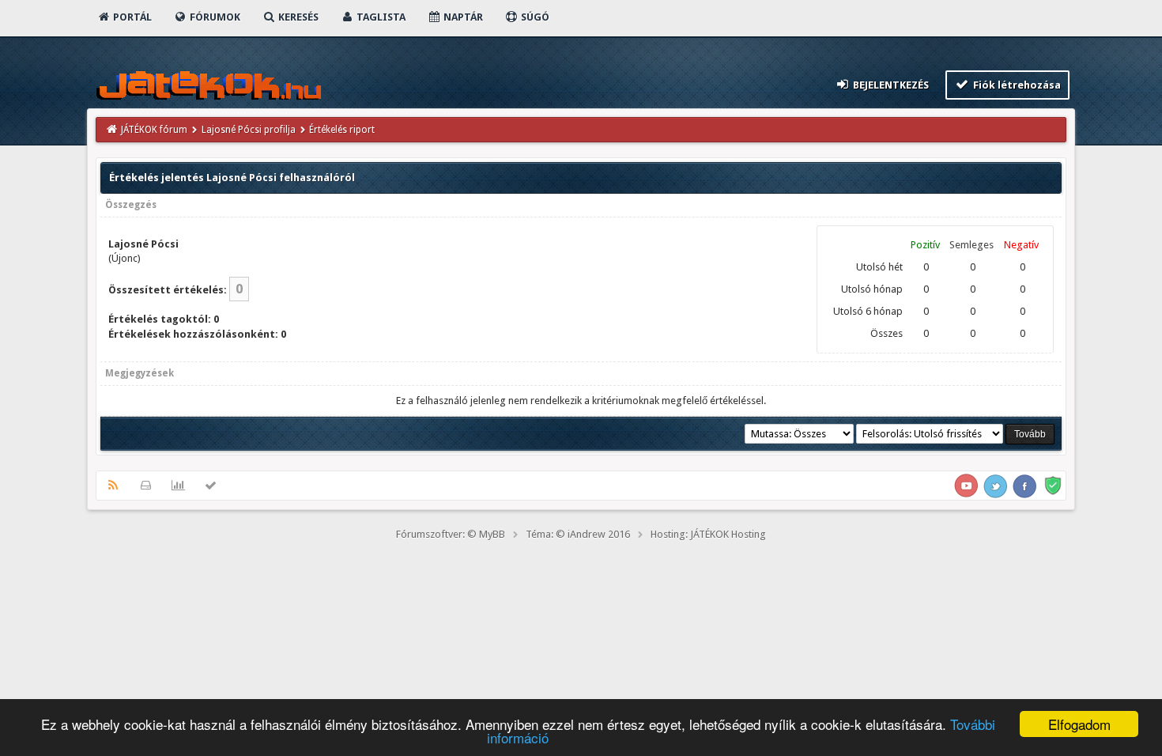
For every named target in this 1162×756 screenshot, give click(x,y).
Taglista (380, 17)
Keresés (297, 17)
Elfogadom (1079, 724)
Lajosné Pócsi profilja (249, 129)
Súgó (534, 17)
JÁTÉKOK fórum (154, 129)
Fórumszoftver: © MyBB (450, 534)
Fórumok (213, 17)
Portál (131, 17)
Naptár (462, 17)
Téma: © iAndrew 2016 (578, 534)
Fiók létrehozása (1016, 85)
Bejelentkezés (890, 85)
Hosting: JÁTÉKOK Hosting (708, 534)
